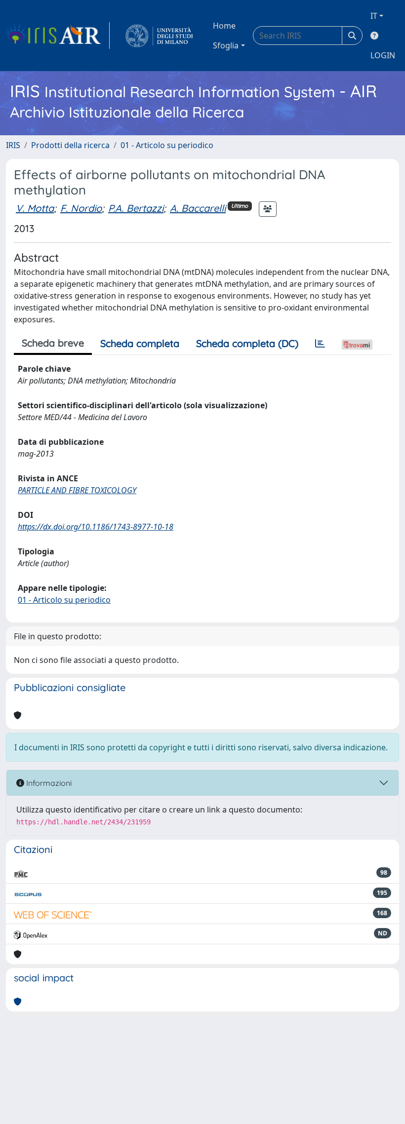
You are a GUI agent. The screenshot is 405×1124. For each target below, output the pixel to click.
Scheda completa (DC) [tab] (247, 343)
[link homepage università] (159, 35)
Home (224, 25)
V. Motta (35, 208)
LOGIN (382, 55)
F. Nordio (81, 208)
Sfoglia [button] (226, 45)
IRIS (13, 145)
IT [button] (373, 15)
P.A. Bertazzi (135, 208)
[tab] (320, 343)
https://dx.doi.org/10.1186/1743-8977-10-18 (95, 526)
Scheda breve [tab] (53, 343)
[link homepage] (58, 35)
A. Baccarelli (198, 208)
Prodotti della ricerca (70, 145)
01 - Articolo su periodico (167, 145)
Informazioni (48, 783)
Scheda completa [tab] (139, 343)
